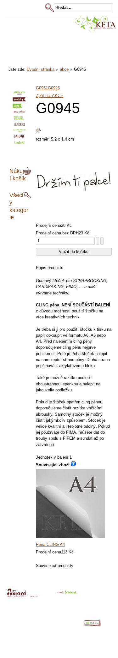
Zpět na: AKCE (49, 95)
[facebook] (62, 594)
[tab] (28, 171)
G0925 (54, 88)
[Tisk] (38, 131)
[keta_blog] (95, 624)
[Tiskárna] (22, 595)
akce (64, 69)
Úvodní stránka (40, 69)
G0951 (42, 88)
